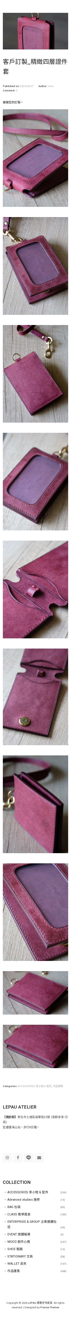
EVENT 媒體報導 (18, 1234)
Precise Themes (49, 1307)
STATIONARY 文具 (20, 1256)
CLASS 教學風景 (18, 1214)
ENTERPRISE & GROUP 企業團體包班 (32, 1224)
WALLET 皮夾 (17, 1263)
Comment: (9, 90)
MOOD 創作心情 (18, 1241)
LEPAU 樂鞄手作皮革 (40, 1302)
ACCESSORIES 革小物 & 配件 (35, 1086)
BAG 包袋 (13, 1207)
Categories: (10, 1086)
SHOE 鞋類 (15, 1249)
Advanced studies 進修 (23, 1199)
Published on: (11, 86)
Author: (43, 86)
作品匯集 (58, 1086)
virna (51, 86)
